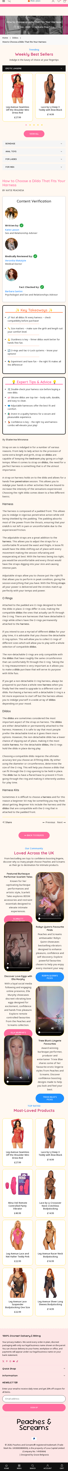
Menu (19, 1468)
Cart (62, 1468)
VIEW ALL (34, 133)
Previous (50, 822)
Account (48, 1468)
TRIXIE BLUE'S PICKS (50, 1098)
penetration (22, 481)
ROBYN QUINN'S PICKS (50, 977)
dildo (17, 669)
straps (61, 583)
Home (5, 37)
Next (60, 822)
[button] (26, 125)
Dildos (15, 37)
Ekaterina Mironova (17, 439)
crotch (5, 526)
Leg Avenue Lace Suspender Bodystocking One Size (17, 1304)
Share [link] (8, 822)
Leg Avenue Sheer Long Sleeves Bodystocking (50, 1303)
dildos (48, 454)
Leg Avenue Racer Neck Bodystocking (50, 1255)
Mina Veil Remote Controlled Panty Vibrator (17, 1205)
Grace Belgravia (41, 1454)
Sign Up (34, 1407)
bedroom (34, 458)
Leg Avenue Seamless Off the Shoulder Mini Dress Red (17, 109)
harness (6, 541)
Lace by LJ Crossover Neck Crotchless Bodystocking (50, 1205)
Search (33, 1468)
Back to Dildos (35, 835)
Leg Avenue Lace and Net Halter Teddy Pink (17, 1255)
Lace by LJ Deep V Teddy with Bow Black (50, 108)
